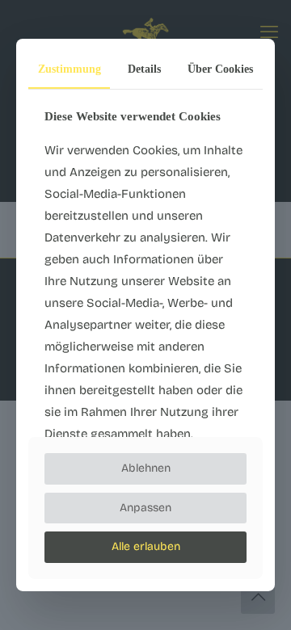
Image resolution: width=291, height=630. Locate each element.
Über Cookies (220, 69)
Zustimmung (69, 69)
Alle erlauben (146, 546)
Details (144, 69)
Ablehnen (146, 468)
